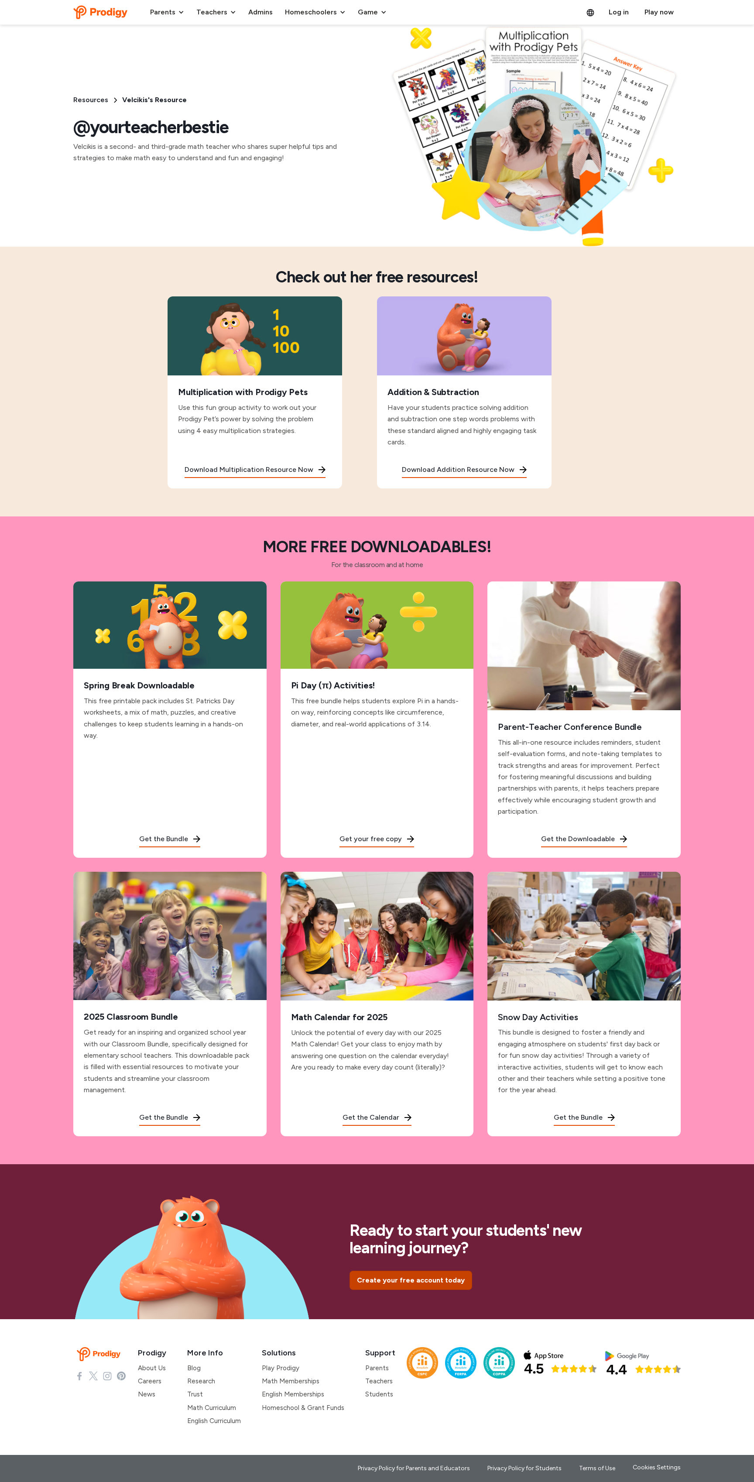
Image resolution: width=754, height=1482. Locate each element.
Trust (195, 1394)
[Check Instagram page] (107, 1375)
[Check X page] (93, 1375)
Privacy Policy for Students (524, 1468)
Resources (90, 100)
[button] (167, 12)
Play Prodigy (280, 1368)
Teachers (379, 1381)
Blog (194, 1368)
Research (201, 1381)
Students (379, 1394)
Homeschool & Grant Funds (303, 1408)
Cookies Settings (657, 1467)
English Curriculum (214, 1421)
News (146, 1394)
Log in (619, 12)
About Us (152, 1368)
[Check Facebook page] (79, 1375)
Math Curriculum (211, 1408)
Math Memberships (290, 1381)
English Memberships (293, 1394)
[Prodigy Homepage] (100, 1354)
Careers (149, 1381)
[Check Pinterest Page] (121, 1375)
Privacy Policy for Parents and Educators (414, 1468)
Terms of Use (597, 1468)
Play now (659, 12)
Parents (377, 1368)
